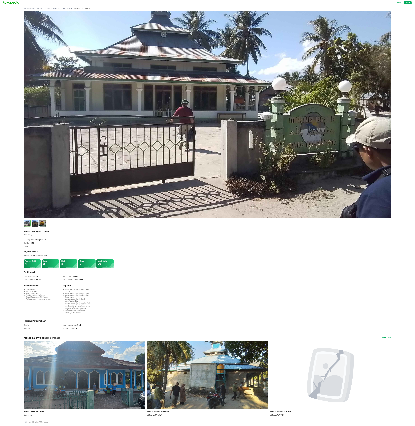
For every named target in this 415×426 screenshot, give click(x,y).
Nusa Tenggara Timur (53, 8)
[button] (84, 378)
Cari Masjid (40, 8)
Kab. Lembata (67, 8)
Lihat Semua (386, 338)
